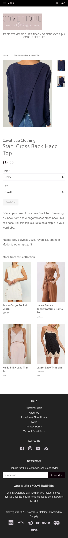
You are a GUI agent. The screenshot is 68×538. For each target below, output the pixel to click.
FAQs (34, 422)
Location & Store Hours (34, 417)
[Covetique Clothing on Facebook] (22, 449)
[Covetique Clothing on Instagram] (30, 449)
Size (5, 186)
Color (6, 171)
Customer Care (34, 408)
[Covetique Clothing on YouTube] (38, 449)
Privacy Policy (34, 426)
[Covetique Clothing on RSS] (46, 449)
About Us (34, 412)
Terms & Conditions (34, 431)
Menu (10, 3)
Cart (62, 3)
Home (5, 55)
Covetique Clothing (37, 512)
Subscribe (56, 475)
